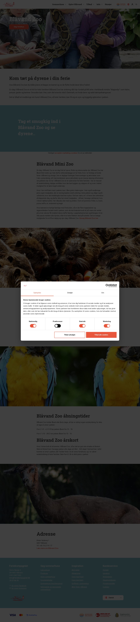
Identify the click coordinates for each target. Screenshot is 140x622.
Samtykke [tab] (37, 293)
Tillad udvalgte (69, 335)
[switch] (58, 326)
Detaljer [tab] (70, 293)
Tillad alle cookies (101, 335)
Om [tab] (102, 293)
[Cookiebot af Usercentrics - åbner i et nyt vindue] (107, 285)
